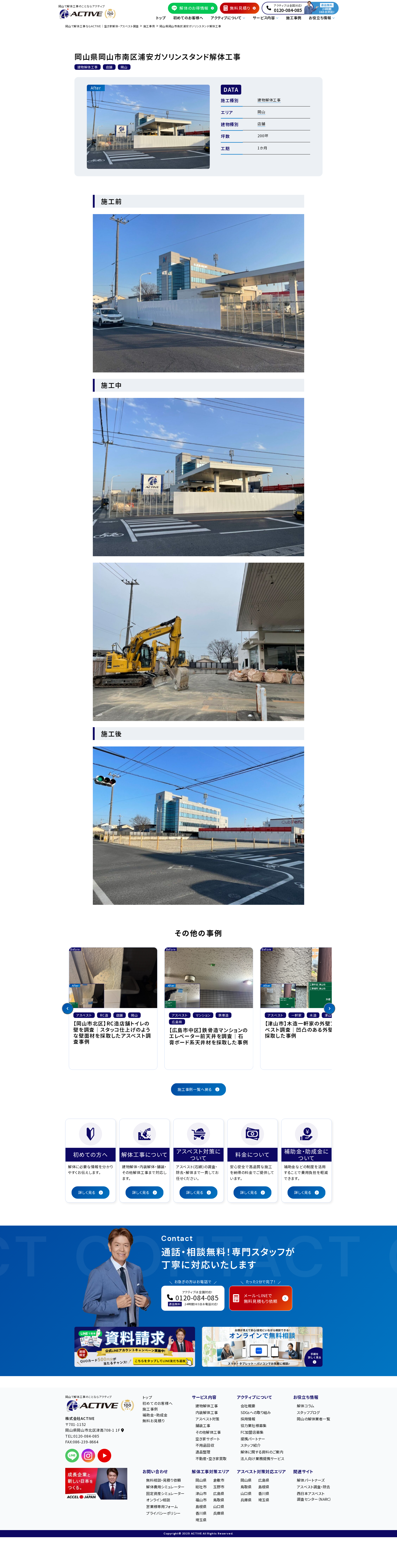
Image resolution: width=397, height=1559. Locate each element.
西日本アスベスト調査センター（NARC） (314, 1496)
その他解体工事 (208, 1432)
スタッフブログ (308, 1412)
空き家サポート (208, 1439)
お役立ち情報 (305, 1397)
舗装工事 (203, 1425)
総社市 (201, 1486)
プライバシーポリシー (163, 1513)
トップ (161, 17)
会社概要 (248, 1405)
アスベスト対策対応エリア (261, 1471)
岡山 (261, 112)
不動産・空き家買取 (211, 1458)
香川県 (201, 1513)
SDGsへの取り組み (256, 1412)
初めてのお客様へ (188, 17)
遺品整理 (203, 1452)
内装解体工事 (207, 1412)
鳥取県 (218, 1500)
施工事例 (293, 17)
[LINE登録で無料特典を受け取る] (134, 1347)
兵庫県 (218, 1513)
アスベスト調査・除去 (313, 1486)
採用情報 (248, 1419)
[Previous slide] (67, 1008)
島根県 (201, 1506)
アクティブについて (254, 1397)
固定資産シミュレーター (165, 1493)
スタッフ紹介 (251, 1445)
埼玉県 (201, 1520)
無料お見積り (153, 1420)
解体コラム (305, 1405)
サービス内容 (204, 1397)
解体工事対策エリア (211, 1471)
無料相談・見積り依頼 (163, 1480)
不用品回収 (205, 1445)
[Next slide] (329, 1008)
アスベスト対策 (207, 1419)
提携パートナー (253, 1439)
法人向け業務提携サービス (262, 1458)
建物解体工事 (269, 100)
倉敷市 (218, 1480)
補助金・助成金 (155, 1415)
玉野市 (218, 1486)
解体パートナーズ (311, 1480)
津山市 (201, 1493)
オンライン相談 (158, 1500)
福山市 (201, 1500)
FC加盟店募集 (252, 1432)
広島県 (218, 1493)
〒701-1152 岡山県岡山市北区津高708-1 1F (93, 1427)
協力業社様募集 (254, 1425)
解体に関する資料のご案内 (262, 1452)
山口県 (218, 1506)
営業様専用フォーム (162, 1506)
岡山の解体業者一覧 (313, 1419)
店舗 (261, 123)
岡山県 (201, 1480)
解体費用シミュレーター (165, 1486)
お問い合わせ (155, 1471)
